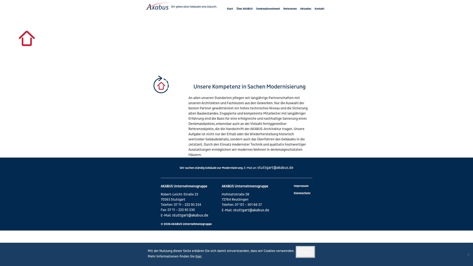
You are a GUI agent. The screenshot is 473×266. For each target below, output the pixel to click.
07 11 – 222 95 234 (187, 205)
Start (230, 8)
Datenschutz (302, 193)
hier (198, 256)
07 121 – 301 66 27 (248, 205)
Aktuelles (305, 8)
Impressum (301, 186)
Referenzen (290, 8)
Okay (305, 252)
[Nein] (468, 254)
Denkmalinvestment (268, 8)
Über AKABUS (244, 8)
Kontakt (319, 8)
